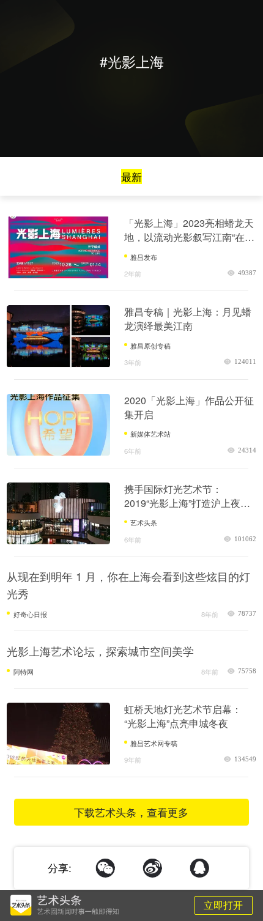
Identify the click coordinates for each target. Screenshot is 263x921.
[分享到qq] (200, 868)
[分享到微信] (105, 868)
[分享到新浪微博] (153, 868)
